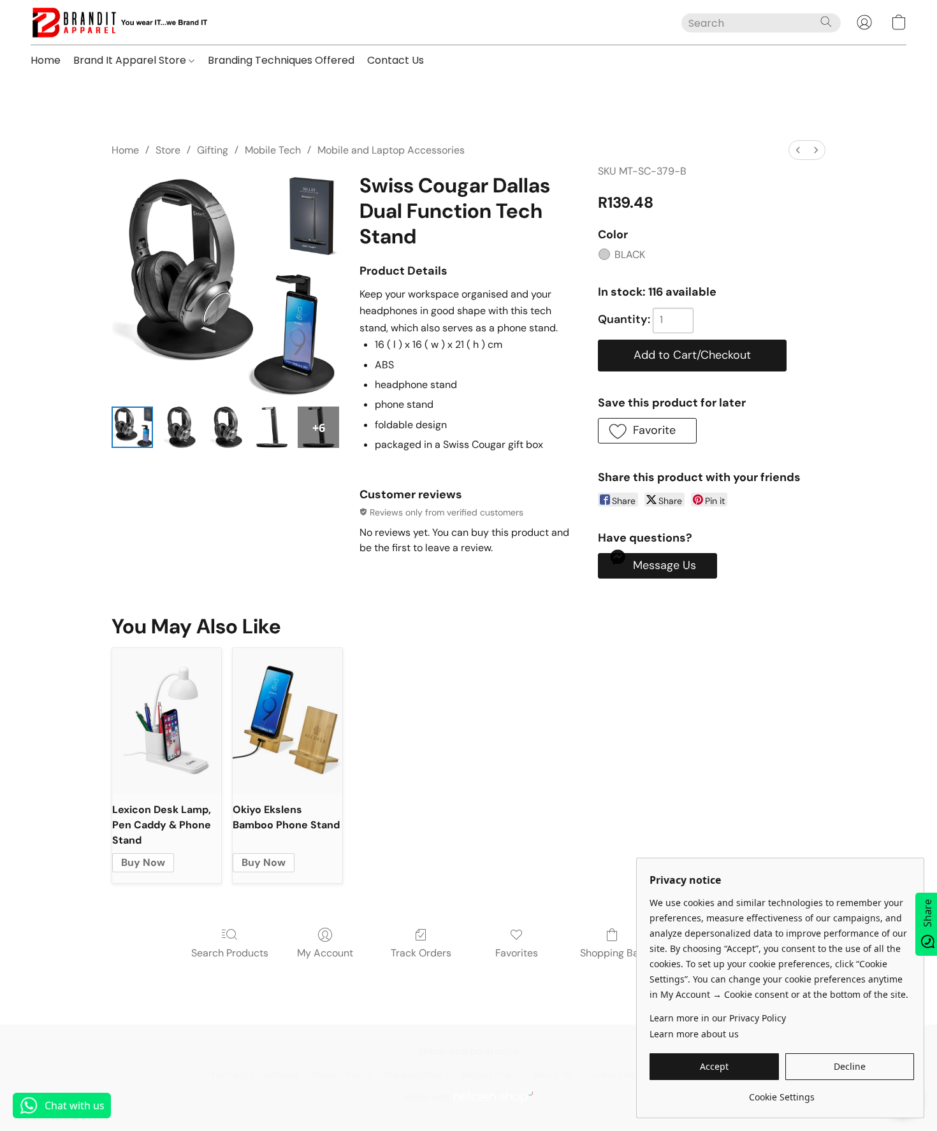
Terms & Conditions (254, 1075)
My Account (325, 953)
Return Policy (491, 1075)
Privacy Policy (342, 1075)
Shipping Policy (417, 1075)
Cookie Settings (620, 1075)
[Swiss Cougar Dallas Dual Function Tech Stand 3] (272, 427)
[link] (782, 1092)
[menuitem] (798, 150)
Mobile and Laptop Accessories (391, 150)
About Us (552, 1075)
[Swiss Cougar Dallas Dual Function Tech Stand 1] (179, 427)
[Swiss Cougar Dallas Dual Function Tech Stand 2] (225, 427)
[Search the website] (826, 22)
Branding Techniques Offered (281, 60)
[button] (119, 22)
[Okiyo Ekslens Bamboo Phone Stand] (287, 720)
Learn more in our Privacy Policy (718, 1018)
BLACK (629, 254)
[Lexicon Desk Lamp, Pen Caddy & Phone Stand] (166, 720)
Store (168, 150)
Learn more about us (694, 1034)
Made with (426, 1097)
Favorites (516, 953)
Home (46, 60)
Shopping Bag (612, 953)
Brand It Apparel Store (131, 60)
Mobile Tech (273, 150)
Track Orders (421, 953)
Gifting (212, 150)
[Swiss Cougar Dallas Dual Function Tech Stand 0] (132, 427)
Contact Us (395, 60)
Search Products (229, 953)
